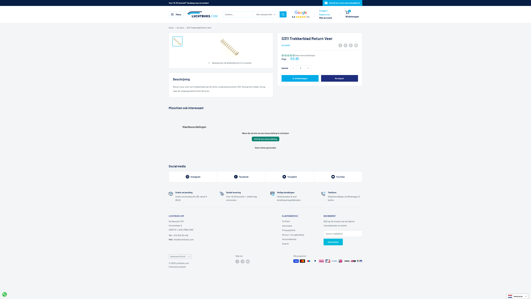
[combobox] (517, 296)
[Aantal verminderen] (293, 68)
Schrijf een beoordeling (265, 139)
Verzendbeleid (289, 239)
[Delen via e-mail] (356, 45)
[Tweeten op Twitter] (351, 45)
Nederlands (518, 296)
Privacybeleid (288, 230)
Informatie (287, 225)
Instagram (195, 176)
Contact (286, 221)
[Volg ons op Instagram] (242, 261)
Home (171, 28)
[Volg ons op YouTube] (248, 261)
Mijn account (325, 17)
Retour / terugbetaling (293, 234)
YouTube (340, 176)
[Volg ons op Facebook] (237, 261)
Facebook (243, 176)
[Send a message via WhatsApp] (4, 294)
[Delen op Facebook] (340, 45)
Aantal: (285, 68)
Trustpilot (292, 176)
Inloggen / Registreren (324, 12)
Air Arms (180, 28)
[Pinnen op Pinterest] (346, 45)
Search (285, 243)
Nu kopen (339, 78)
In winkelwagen (300, 78)
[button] (288, 55)
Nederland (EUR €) (177, 256)
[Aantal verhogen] (308, 68)
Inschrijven (333, 242)
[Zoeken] (283, 14)
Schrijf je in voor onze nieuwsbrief (344, 3)
